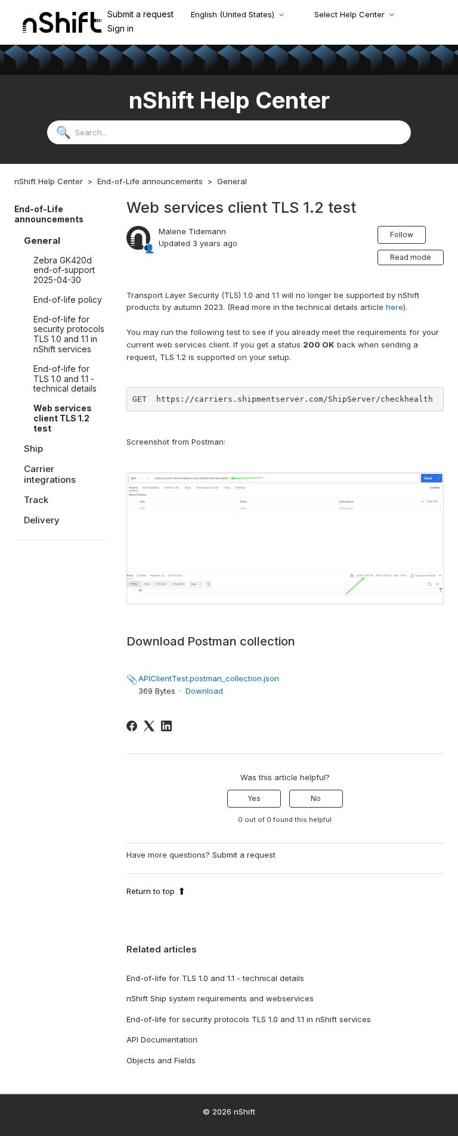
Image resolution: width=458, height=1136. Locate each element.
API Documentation (161, 1039)
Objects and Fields (161, 1060)
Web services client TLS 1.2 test (62, 418)
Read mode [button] (410, 257)
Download (204, 691)
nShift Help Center (48, 181)
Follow (401, 234)
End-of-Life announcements (150, 181)
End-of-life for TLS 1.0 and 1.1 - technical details (65, 379)
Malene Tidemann (192, 231)
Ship (33, 448)
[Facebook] (131, 726)
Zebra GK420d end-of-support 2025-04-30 (64, 270)
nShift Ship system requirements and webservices (220, 998)
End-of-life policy (67, 299)
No (316, 798)
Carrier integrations (50, 474)
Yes (254, 798)
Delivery (42, 520)
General (232, 181)
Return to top (150, 891)
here (394, 307)
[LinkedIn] (166, 726)
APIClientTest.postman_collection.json (208, 678)
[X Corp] (149, 726)
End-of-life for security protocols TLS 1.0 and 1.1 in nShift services (68, 334)
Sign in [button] (120, 28)
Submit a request (140, 14)
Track (36, 499)
